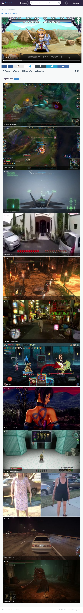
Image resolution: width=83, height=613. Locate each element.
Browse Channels (73, 3)
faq (14, 610)
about (3, 610)
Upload (24, 3)
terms (18, 610)
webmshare (9, 3)
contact (9, 610)
